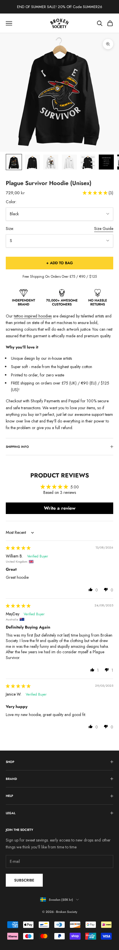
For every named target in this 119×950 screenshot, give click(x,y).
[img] (18, 548)
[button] (96, 193)
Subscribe (24, 880)
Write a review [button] (59, 508)
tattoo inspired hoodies (33, 316)
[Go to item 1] (14, 162)
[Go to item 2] (32, 162)
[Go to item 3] (51, 162)
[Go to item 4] (69, 162)
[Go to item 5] (88, 162)
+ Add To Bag (59, 263)
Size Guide (103, 228)
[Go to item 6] (106, 162)
